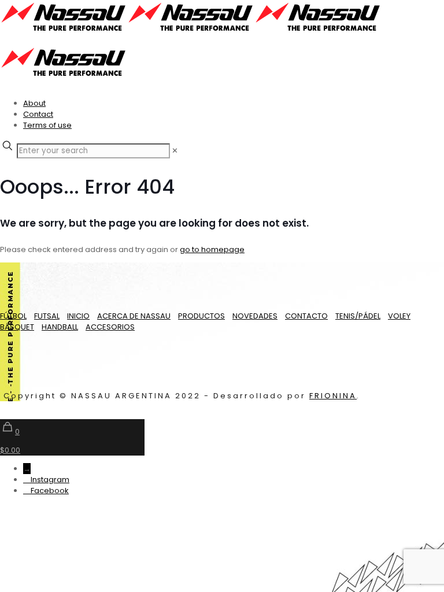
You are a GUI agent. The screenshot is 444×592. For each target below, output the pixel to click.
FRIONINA (333, 395)
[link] (175, 150)
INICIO (78, 315)
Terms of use (47, 125)
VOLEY (399, 315)
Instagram (50, 479)
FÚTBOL (13, 315)
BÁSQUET (17, 326)
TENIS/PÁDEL (357, 315)
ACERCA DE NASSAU (134, 315)
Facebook (50, 490)
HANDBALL (60, 326)
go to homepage (212, 249)
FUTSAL (47, 315)
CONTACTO (306, 315)
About (34, 103)
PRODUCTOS (201, 315)
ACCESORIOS (110, 326)
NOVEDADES (255, 315)
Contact (38, 114)
